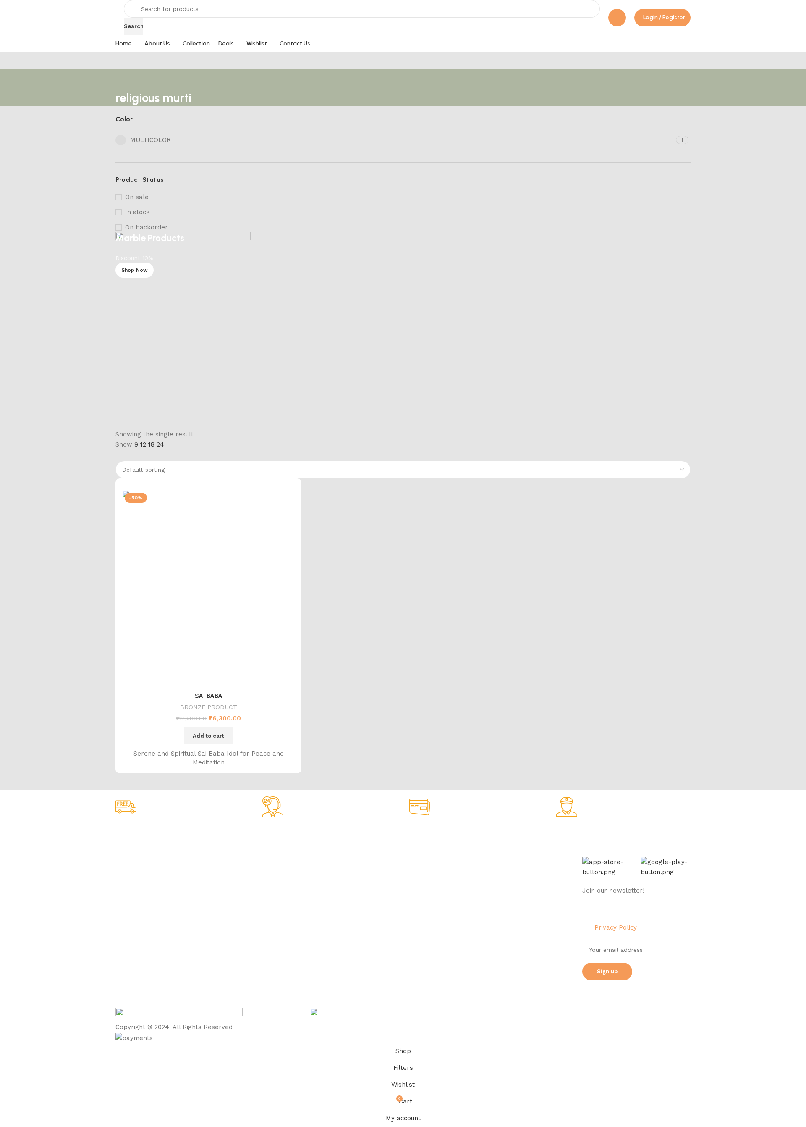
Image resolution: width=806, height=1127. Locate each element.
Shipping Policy (136, 880)
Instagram (480, 866)
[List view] (119, 455)
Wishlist (359, 880)
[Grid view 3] (134, 455)
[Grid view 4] (148, 455)
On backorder (146, 227)
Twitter (476, 880)
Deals (356, 866)
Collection (363, 851)
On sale (137, 197)
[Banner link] (403, 330)
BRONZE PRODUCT (208, 707)
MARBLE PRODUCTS (261, 866)
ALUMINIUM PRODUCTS (265, 894)
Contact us (481, 923)
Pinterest (478, 909)
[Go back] (125, 79)
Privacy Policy (134, 866)
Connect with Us (494, 837)
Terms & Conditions (142, 909)
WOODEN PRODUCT (260, 923)
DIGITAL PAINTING (258, 880)
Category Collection (268, 837)
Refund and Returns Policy (153, 894)
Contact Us (131, 923)
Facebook (479, 851)
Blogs (357, 909)
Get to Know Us (142, 837)
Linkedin (477, 894)
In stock (137, 212)
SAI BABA (208, 696)
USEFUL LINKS (370, 837)
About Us (128, 851)
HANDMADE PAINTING (263, 851)
